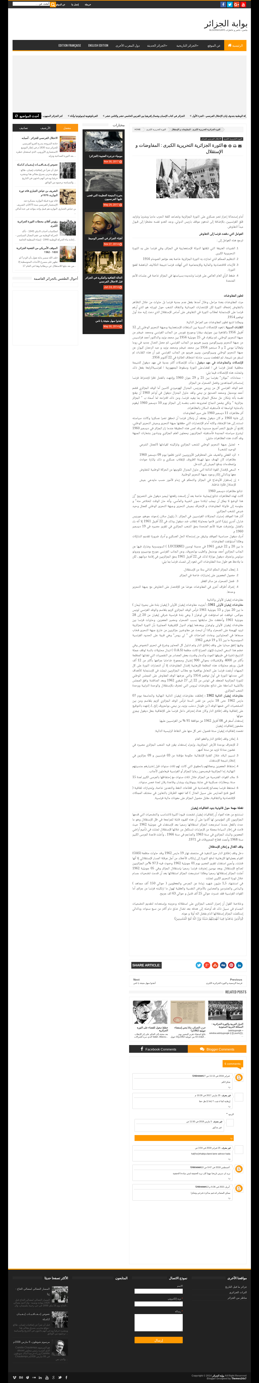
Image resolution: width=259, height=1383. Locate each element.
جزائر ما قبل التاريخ (236, 1286)
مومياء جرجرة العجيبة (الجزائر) (105, 156)
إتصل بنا (75, 4)
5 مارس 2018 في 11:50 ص (199, 1121)
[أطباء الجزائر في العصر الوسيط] (104, 216)
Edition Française (69, 45)
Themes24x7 (238, 1378)
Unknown (197, 1075)
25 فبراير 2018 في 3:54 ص (207, 1148)
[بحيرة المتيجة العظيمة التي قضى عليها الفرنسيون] (104, 173)
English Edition (98, 45)
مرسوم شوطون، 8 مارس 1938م (31, 1341)
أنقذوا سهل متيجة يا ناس (109, 321)
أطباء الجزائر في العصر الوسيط (105, 238)
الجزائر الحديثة (156, 45)
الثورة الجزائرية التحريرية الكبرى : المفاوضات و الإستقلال (179, 148)
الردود (231, 1114)
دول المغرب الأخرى (128, 45)
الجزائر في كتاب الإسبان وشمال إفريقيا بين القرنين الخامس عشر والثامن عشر (122, 116)
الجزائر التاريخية (186, 45)
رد (229, 1087)
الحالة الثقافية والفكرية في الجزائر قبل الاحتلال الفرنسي (103, 279)
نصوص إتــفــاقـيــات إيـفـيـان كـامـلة (37, 164)
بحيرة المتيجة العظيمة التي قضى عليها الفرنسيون (104, 197)
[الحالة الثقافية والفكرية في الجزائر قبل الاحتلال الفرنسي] (104, 255)
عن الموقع (60, 4)
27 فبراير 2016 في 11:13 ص (216, 1076)
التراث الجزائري (238, 1292)
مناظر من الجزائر (237, 1297)
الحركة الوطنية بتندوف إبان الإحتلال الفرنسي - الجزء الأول (198, 116)
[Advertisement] (129, 84)
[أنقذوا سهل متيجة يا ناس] (104, 299)
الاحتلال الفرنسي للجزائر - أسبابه (40, 138)
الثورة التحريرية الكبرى (156, 129)
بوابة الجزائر (226, 23)
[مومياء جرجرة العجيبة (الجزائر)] (104, 136)
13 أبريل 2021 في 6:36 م (218, 1187)
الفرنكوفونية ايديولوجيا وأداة (61, 116)
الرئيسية (237, 45)
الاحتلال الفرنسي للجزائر (211, 139)
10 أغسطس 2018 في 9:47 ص (215, 1167)
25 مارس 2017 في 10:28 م (207, 1095)
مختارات (119, 124)
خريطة (88, 4)
